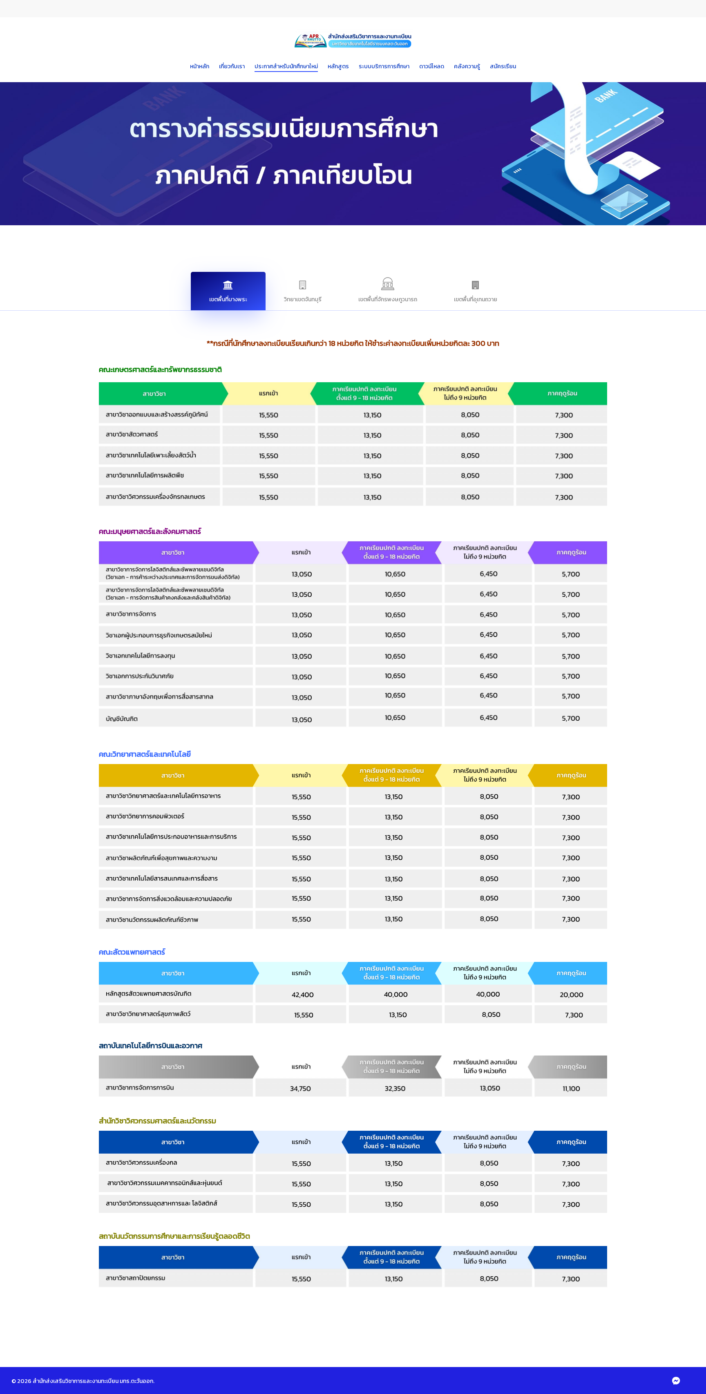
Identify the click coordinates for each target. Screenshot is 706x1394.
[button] (228, 291)
